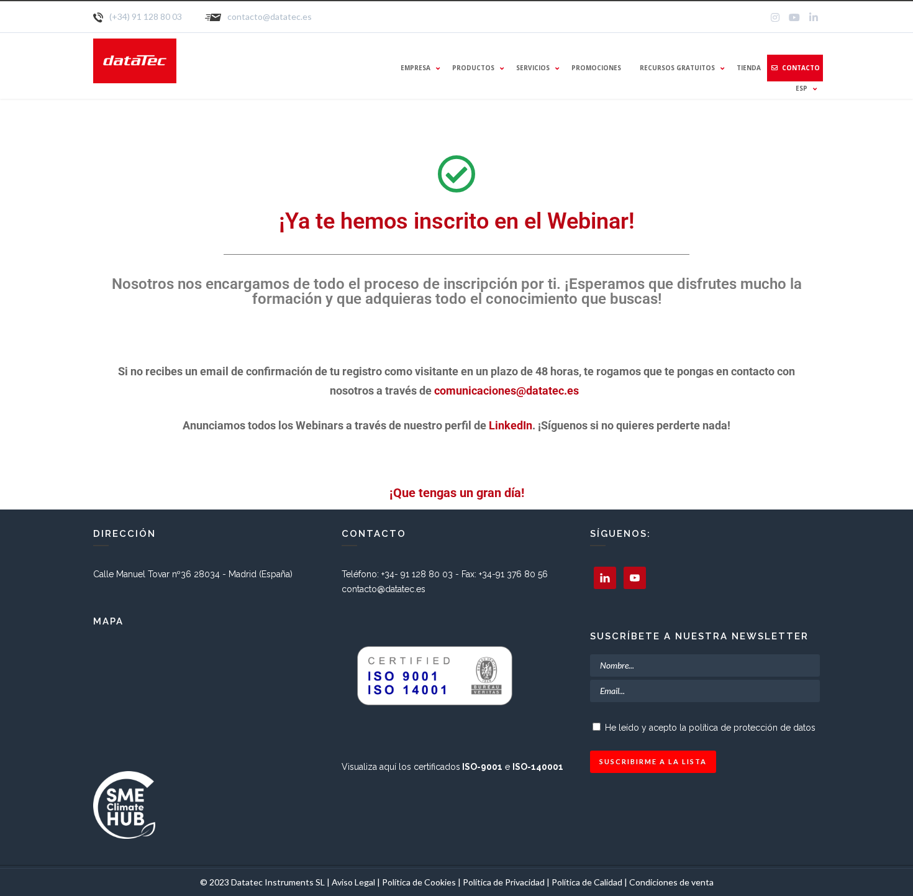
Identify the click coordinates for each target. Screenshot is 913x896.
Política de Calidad (587, 882)
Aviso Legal (353, 882)
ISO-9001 (482, 767)
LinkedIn (510, 425)
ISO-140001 (537, 767)
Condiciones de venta (671, 882)
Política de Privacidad (505, 882)
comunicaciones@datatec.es (507, 390)
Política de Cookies (419, 882)
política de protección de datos (752, 728)
